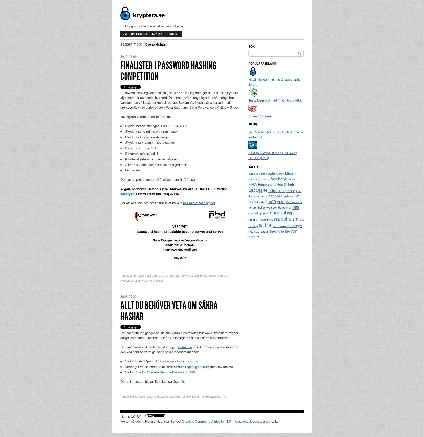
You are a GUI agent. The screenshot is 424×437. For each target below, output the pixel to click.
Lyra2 (203, 275)
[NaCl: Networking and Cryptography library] (252, 74)
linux (264, 196)
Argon (133, 275)
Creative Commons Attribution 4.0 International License (221, 421)
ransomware (258, 219)
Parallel (222, 275)
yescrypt (127, 193)
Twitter (173, 33)
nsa (295, 207)
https (273, 190)
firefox (291, 179)
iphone (289, 190)
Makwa (212, 275)
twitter (285, 231)
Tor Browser (280, 226)
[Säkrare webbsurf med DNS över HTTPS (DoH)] (252, 148)
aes (252, 173)
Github (289, 184)
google (257, 189)
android (260, 173)
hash (133, 396)
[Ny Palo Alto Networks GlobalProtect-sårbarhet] (252, 127)
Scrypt (149, 280)
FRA (252, 184)
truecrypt (295, 225)
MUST (281, 202)
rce (271, 219)
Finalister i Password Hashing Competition (168, 71)
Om (125, 33)
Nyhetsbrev (139, 33)
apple (270, 173)
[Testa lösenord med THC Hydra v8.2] (252, 95)
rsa (277, 219)
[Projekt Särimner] (252, 111)
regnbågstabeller (197, 366)
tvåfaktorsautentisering (264, 231)
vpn (294, 231)
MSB (272, 201)
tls (261, 225)
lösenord (174, 275)
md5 (296, 196)
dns (267, 179)
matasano (162, 396)
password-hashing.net (199, 202)
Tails (291, 219)
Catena (163, 275)
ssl (284, 218)
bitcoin (290, 173)
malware (288, 196)
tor (268, 224)
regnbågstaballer (211, 396)
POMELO (126, 280)
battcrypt (144, 275)
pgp (290, 213)
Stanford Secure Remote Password (161, 372)
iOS (281, 191)
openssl (278, 212)
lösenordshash (190, 275)
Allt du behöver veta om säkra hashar (169, 311)
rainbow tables (190, 396)
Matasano (185, 347)
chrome (252, 179)
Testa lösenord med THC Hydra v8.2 (274, 100)
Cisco (261, 179)
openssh (264, 213)
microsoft (257, 201)
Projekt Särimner (260, 116)
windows (254, 236)
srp (224, 396)
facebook (279, 178)
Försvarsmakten (270, 184)
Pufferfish (138, 280)
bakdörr (280, 173)
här (182, 381)
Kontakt (158, 33)
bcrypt (153, 275)
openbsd (175, 396)
